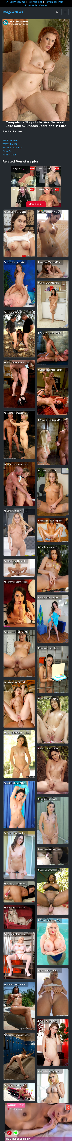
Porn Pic (7, 151)
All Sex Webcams (16, 1)
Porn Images (9, 154)
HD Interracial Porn (13, 147)
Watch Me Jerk (10, 144)
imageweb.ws (13, 12)
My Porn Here (10, 140)
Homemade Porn (54, 1)
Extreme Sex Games (36, 5)
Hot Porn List (35, 1)
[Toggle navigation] (65, 12)
